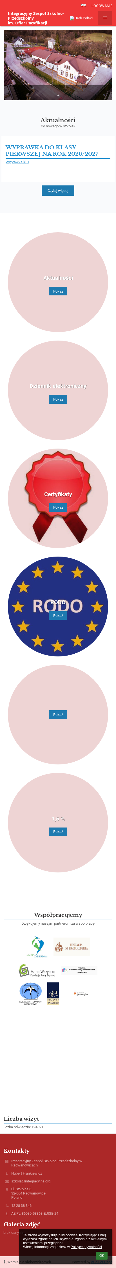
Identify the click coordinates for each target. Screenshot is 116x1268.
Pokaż (58, 291)
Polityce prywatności (86, 1247)
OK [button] (101, 1256)
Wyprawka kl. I (17, 162)
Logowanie (102, 6)
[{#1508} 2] (71, 947)
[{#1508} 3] (37, 970)
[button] (83, 5)
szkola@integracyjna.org (30, 1181)
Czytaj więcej (58, 191)
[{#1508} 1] (37, 947)
